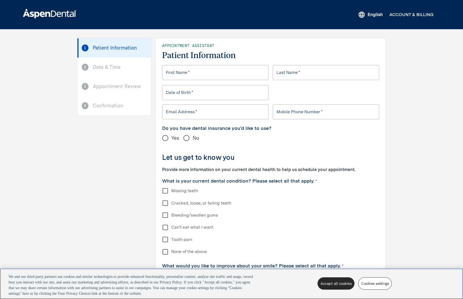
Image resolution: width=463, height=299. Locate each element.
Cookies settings (375, 283)
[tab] (114, 48)
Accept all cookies (336, 283)
